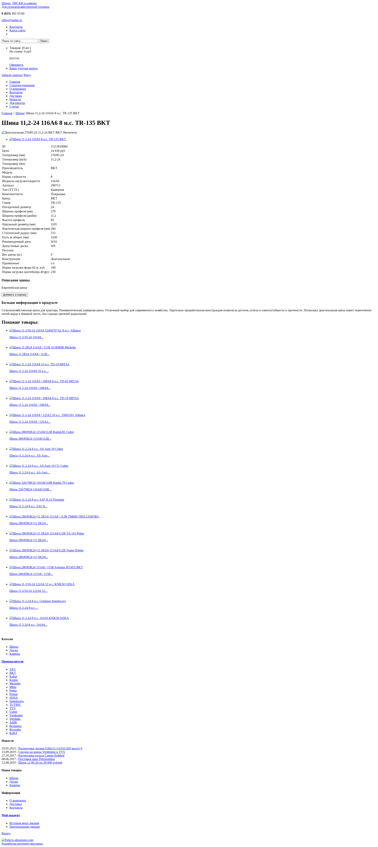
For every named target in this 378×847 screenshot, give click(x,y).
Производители (12, 661)
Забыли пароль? (12, 75)
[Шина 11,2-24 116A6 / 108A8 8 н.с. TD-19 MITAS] (44, 398)
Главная (14, 81)
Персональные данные (24, 826)
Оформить (16, 64)
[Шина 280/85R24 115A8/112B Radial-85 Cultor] (41, 432)
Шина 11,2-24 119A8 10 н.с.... (29, 371)
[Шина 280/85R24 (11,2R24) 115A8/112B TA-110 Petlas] (46, 533)
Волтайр (15, 729)
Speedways (16, 701)
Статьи (14, 106)
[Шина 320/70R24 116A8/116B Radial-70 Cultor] (41, 482)
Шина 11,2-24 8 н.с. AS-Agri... (29, 455)
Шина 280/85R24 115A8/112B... (30, 438)
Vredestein (16, 715)
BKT (12, 673)
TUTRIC (15, 704)
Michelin (14, 683)
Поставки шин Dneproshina (36, 759)
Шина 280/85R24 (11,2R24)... (28, 523)
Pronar (13, 694)
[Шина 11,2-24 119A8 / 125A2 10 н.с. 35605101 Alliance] (47, 415)
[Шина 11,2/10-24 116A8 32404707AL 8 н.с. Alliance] (45, 330)
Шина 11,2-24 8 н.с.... (23, 607)
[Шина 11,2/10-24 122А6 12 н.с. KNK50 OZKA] (42, 584)
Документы (17, 103)
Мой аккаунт (11, 815)
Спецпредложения (21, 85)
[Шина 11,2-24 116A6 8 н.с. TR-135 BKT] (37, 139)
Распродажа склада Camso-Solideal (41, 755)
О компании (17, 88)
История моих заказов (24, 823)
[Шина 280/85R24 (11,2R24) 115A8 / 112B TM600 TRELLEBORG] (54, 516)
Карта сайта (17, 30)
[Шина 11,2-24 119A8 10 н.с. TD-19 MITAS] (39, 364)
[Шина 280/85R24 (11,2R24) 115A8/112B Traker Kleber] (46, 550)
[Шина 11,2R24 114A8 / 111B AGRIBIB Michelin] (42, 347)
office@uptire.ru (12, 20)
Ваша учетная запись (23, 68)
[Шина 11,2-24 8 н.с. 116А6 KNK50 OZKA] (39, 618)
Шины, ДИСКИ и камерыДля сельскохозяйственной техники (25, 5)
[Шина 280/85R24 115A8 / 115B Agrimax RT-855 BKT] (46, 567)
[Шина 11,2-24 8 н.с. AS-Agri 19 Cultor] (36, 449)
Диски (13, 650)
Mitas (12, 687)
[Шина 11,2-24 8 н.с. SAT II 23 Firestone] (36, 499)
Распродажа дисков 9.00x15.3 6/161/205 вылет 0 (50, 748)
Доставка (15, 96)
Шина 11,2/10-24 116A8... (26, 337)
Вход (27, 75)
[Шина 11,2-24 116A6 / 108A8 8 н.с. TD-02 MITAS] (44, 381)
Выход (6, 833)
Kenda (13, 680)
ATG (12, 669)
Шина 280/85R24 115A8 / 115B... (31, 574)
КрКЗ (13, 733)
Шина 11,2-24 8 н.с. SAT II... (28, 506)
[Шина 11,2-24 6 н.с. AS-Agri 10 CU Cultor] (38, 465)
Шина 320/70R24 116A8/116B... (30, 489)
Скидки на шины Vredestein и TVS (41, 752)
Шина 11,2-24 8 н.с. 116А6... (28, 624)
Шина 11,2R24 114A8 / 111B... (29, 354)
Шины (20, 113)
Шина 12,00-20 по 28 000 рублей (40, 762)
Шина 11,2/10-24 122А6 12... (28, 591)
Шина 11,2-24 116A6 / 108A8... (29, 388)
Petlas (13, 690)
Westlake (15, 719)
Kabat (13, 676)
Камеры (14, 653)
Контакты (16, 27)
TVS (12, 708)
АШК (13, 722)
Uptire (13, 711)
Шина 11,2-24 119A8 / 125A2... (29, 421)
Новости (15, 99)
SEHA (13, 697)
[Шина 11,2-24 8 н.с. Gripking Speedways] (37, 601)
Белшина (15, 726)
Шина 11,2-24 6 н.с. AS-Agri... (29, 472)
